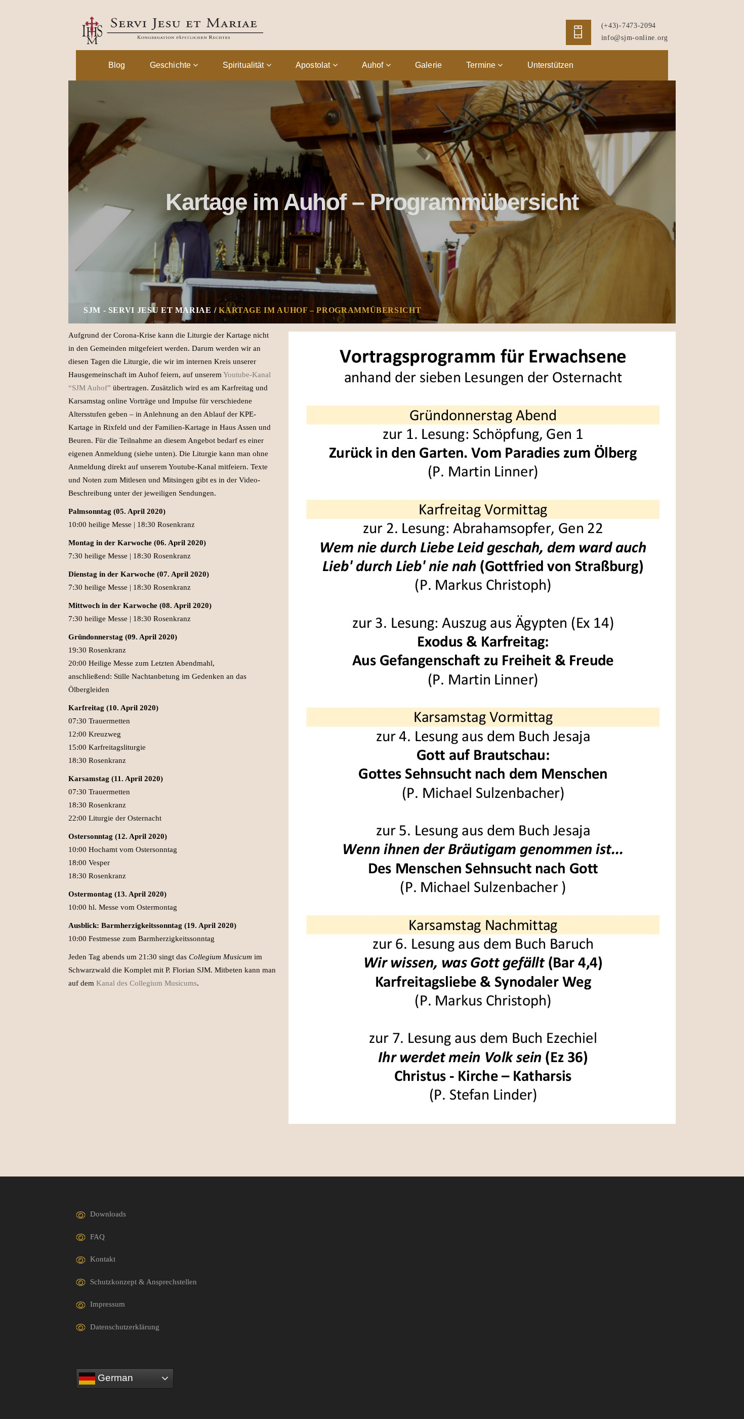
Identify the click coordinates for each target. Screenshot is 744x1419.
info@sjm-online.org (634, 38)
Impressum (107, 1304)
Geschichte (171, 65)
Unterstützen (550, 65)
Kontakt (102, 1259)
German (114, 1377)
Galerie (428, 65)
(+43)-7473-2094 (628, 25)
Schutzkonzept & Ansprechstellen (143, 1282)
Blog (117, 65)
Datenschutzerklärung (124, 1327)
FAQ (97, 1237)
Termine (482, 65)
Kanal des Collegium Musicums (146, 983)
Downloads (108, 1214)
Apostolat (314, 65)
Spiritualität (244, 65)
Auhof (374, 65)
